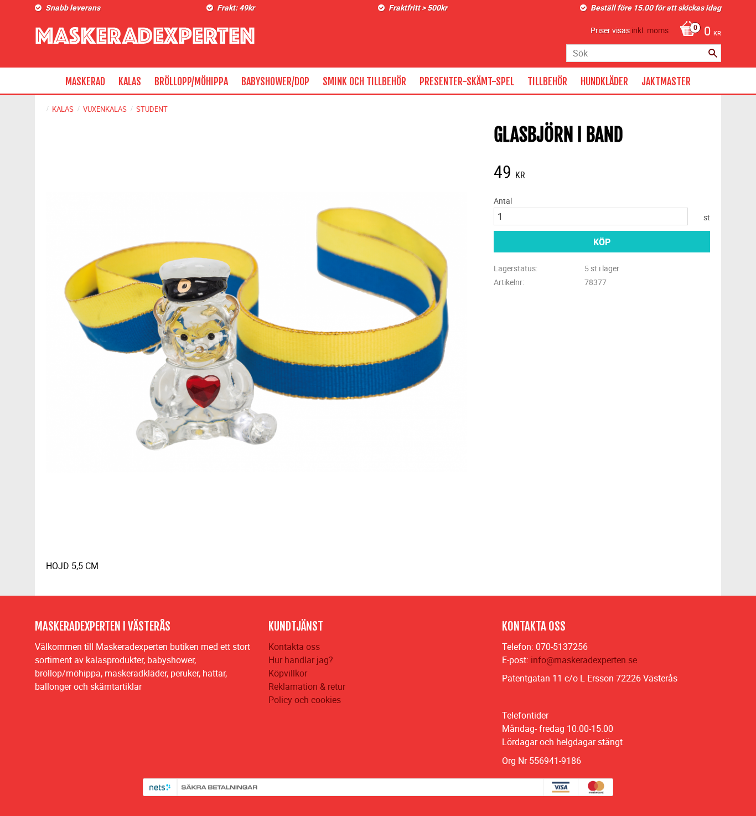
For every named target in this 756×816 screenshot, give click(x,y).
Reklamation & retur (306, 686)
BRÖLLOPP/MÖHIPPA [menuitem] (191, 81)
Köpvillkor (287, 673)
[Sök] (713, 53)
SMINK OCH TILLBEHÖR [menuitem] (364, 81)
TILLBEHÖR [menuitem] (547, 81)
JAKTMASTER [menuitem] (666, 81)
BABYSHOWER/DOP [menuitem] (275, 81)
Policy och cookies (304, 700)
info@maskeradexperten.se (584, 660)
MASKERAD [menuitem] (85, 81)
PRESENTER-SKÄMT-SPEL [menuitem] (467, 81)
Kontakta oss (294, 647)
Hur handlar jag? (300, 660)
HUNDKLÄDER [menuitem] (604, 81)
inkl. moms (650, 30)
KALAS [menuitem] (129, 81)
